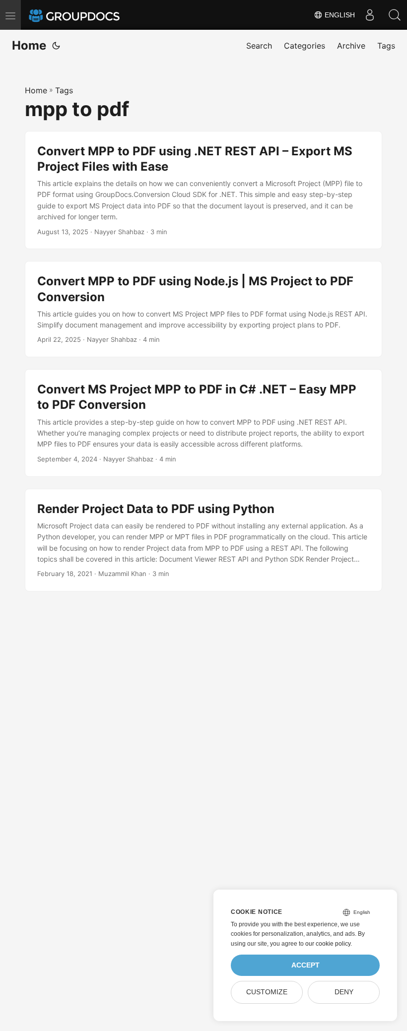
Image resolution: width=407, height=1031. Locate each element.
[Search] (394, 15)
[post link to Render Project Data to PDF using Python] (203, 540)
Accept (305, 965)
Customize (266, 992)
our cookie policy (327, 943)
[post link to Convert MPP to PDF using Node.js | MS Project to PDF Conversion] (203, 309)
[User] (369, 15)
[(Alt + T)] (56, 46)
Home (29, 45)
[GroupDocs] (87, 14)
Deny (344, 992)
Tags (64, 90)
